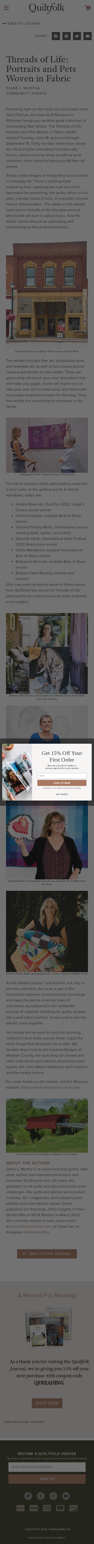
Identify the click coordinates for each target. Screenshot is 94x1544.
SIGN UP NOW (62, 782)
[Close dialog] (5, 746)
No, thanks (62, 794)
